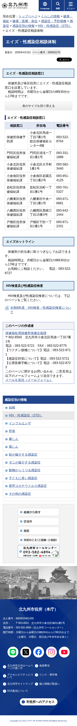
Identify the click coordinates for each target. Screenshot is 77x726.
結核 (12, 407)
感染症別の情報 (23, 26)
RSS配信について (17, 691)
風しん (13, 446)
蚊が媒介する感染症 (23, 454)
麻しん (13, 439)
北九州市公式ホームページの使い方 (20, 666)
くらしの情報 (50, 16)
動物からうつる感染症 (24, 470)
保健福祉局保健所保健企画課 (25, 333)
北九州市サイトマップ (20, 683)
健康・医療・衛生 (25, 21)
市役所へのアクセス (40, 701)
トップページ (28, 16)
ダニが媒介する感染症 (24, 462)
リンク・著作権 (48, 674)
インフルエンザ (20, 423)
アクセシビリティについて (20, 675)
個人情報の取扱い (49, 683)
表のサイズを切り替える (38, 105)
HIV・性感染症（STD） (55, 26)
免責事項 (44, 665)
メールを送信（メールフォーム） (29, 380)
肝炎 (12, 431)
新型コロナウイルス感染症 (28, 485)
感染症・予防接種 (53, 21)
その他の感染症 (20, 493)
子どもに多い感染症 (23, 478)
